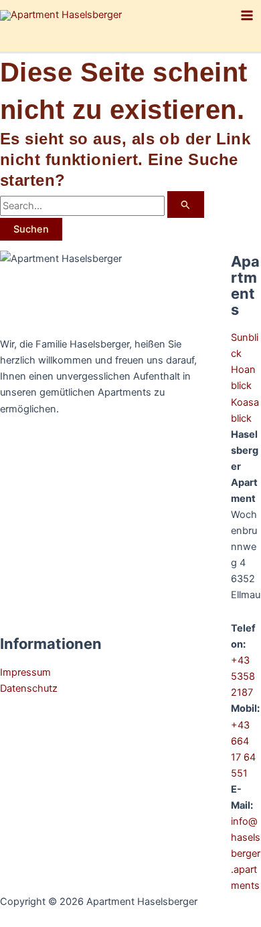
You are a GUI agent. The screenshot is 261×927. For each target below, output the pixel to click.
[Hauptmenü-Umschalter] (247, 15)
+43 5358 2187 (243, 676)
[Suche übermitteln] (185, 204)
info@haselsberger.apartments (245, 853)
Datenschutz (29, 688)
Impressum (25, 672)
